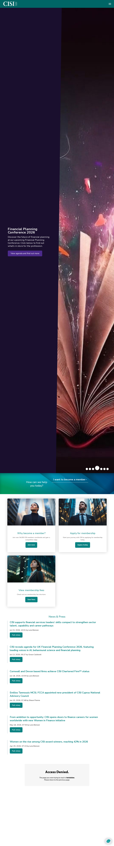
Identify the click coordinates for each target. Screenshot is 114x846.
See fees (31, 599)
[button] (87, 469)
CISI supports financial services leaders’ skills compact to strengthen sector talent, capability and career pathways (53, 624)
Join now (31, 545)
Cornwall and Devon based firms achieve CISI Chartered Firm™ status (49, 671)
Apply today (82, 545)
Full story (16, 635)
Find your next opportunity (23, 256)
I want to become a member (69, 479)
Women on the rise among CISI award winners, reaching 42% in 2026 (49, 741)
